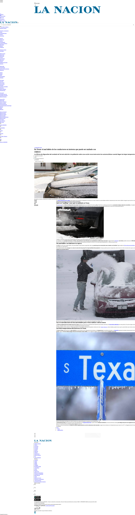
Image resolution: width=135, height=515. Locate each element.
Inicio (2, 14)
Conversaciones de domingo (5, 105)
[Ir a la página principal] (67, 13)
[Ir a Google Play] (37, 498)
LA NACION (36, 147)
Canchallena (2, 76)
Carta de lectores (3, 104)
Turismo (1, 81)
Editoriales (2, 66)
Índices (1, 46)
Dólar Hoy (2, 39)
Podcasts (2, 87)
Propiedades (2, 42)
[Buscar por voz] (133, 25)
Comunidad (2, 58)
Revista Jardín (2, 118)
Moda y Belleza (3, 89)
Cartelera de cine (3, 94)
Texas (40, 147)
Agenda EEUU (60, 430)
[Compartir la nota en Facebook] (35, 205)
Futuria (1, 38)
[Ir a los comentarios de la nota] (36, 200)
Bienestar (2, 60)
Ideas (1, 108)
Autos (57, 427)
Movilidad (2, 44)
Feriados (1, 85)
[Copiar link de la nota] (35, 203)
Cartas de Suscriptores (4, 68)
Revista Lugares (3, 114)
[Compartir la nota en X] (36, 205)
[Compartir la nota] (35, 202)
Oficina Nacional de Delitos (129, 245)
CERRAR (1, 0)
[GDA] (37, 509)
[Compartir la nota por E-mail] (37, 205)
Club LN (2, 19)
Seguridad (2, 55)
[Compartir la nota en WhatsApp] (36, 202)
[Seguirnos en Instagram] (35, 491)
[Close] (35, 433)
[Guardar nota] (35, 200)
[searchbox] (67, 24)
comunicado (59, 205)
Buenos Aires (2, 53)
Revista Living (2, 115)
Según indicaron (104, 327)
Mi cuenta (3, 20)
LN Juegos (2, 80)
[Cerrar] (18, 22)
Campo (1, 41)
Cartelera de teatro (4, 95)
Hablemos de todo (3, 62)
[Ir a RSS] (35, 494)
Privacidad (52, 505)
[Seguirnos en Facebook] (35, 484)
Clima (1, 32)
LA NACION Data (3, 33)
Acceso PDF (2, 99)
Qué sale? (2, 93)
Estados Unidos (3, 49)
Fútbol (1, 72)
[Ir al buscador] (35, 5)
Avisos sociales (3, 103)
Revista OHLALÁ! (3, 112)
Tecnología (2, 82)
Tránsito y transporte (4, 30)
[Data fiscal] (35, 513)
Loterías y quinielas (4, 86)
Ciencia (1, 61)
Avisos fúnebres (3, 101)
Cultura (1, 57)
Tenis (1, 75)
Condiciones (47, 505)
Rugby (1, 74)
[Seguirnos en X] (35, 487)
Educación (2, 56)
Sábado (1, 107)
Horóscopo (2, 84)
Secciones (3, 16)
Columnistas (2, 67)
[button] (67, 82)
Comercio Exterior (3, 43)
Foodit (2, 17)
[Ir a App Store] (37, 500)
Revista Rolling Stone (4, 117)
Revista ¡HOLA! (3, 113)
